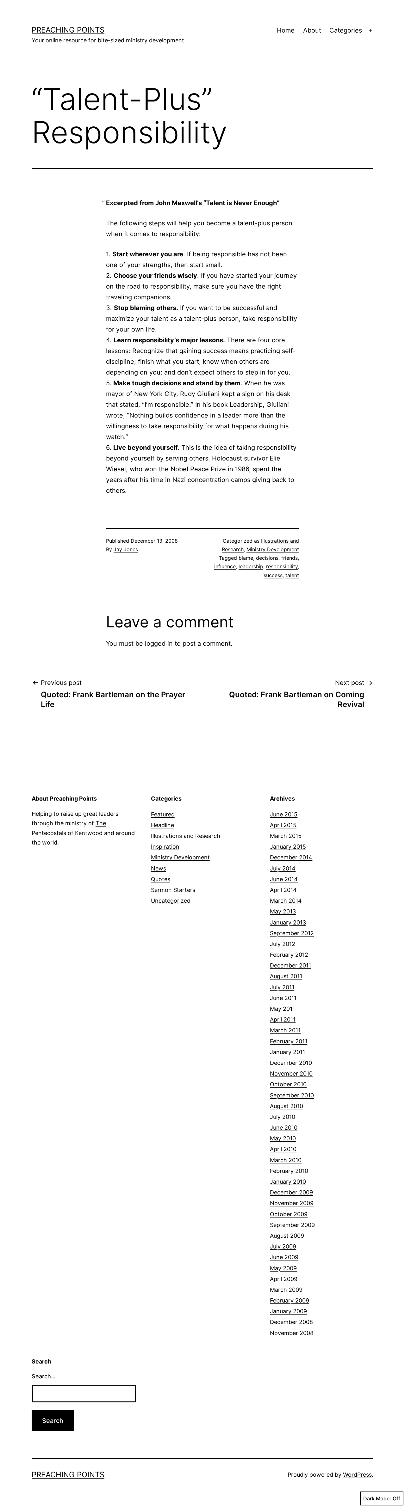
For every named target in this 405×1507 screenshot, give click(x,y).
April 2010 (283, 1149)
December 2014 (291, 857)
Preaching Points (68, 29)
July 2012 (282, 944)
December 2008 (291, 1322)
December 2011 (290, 965)
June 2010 (283, 1127)
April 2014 (283, 890)
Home (286, 30)
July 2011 (282, 987)
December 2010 (291, 1062)
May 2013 (283, 911)
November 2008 (292, 1333)
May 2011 (282, 1008)
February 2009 (289, 1300)
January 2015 (288, 846)
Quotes (160, 879)
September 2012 (292, 933)
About (312, 30)
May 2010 (283, 1138)
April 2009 (283, 1279)
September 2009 (292, 1225)
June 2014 (284, 879)
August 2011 (286, 976)
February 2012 (289, 954)
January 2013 (288, 922)
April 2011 (283, 1019)
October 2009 (289, 1214)
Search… (44, 1376)
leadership (251, 566)
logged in (159, 643)
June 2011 (283, 998)
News (158, 868)
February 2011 (288, 1041)
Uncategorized (170, 900)
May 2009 (283, 1268)
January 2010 (288, 1181)
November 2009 (292, 1203)
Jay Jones (126, 549)
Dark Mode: (377, 1498)
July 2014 (283, 868)
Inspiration (165, 846)
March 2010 (286, 1160)
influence (225, 566)
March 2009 (286, 1289)
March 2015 (286, 836)
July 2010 (282, 1116)
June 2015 (283, 814)
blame (246, 558)
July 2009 (283, 1246)
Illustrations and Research (185, 836)
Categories (345, 30)
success (273, 575)
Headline (162, 825)
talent (292, 575)
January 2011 (287, 1052)
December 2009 (291, 1192)
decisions (267, 558)
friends (289, 558)
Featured (163, 814)
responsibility (282, 566)
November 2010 (291, 1073)
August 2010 (286, 1106)
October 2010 (288, 1084)
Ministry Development (272, 549)
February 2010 (289, 1171)
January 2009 (288, 1311)
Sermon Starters (173, 890)
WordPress (357, 1474)
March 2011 (285, 1030)
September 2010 (292, 1095)
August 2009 (287, 1235)
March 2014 (286, 900)
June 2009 (284, 1257)
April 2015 (283, 825)
